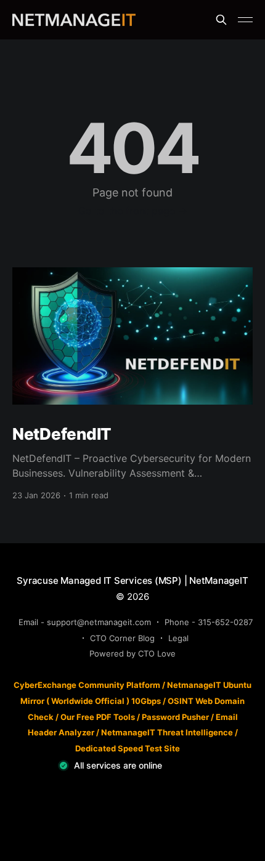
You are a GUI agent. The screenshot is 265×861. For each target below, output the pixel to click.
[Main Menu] (245, 19)
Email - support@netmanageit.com (84, 622)
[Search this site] (221, 20)
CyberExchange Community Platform (87, 685)
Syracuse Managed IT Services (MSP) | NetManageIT (132, 580)
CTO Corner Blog (122, 638)
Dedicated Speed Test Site (127, 748)
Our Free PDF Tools (97, 717)
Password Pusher (175, 717)
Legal (178, 638)
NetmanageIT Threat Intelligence (167, 732)
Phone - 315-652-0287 (209, 622)
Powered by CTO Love (132, 653)
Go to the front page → (132, 210)
